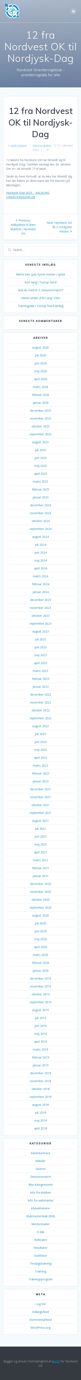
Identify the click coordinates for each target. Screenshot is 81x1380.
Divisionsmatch (40, 1177)
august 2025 (40, 442)
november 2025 (40, 418)
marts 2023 (40, 671)
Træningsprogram (40, 1279)
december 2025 (40, 410)
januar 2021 (41, 876)
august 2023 (40, 631)
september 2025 (40, 434)
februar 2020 (40, 963)
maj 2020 (40, 939)
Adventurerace (40, 1153)
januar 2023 (41, 687)
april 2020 (40, 947)
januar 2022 (41, 781)
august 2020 (40, 915)
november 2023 (40, 608)
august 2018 (40, 1105)
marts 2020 (40, 955)
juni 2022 (40, 742)
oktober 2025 (41, 426)
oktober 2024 (41, 521)
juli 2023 (40, 639)
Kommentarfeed (40, 1320)
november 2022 (40, 702)
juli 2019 (40, 1018)
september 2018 (40, 1097)
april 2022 (40, 758)
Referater (40, 1240)
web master (19, 145)
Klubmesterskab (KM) (40, 1216)
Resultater (40, 1248)
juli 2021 (40, 829)
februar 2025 (40, 489)
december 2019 (40, 978)
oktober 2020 (41, 900)
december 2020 (40, 884)
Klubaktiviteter (40, 1208)
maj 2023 (40, 655)
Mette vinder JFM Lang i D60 (40, 298)
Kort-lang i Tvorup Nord (40, 282)
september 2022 (40, 718)
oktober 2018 (41, 1089)
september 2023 (40, 623)
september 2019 (40, 1002)
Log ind (40, 1304)
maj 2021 (40, 844)
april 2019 (40, 1042)
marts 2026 (40, 387)
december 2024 (40, 505)
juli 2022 (40, 734)
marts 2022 (40, 765)
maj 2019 (40, 1034)
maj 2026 (40, 371)
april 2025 (40, 474)
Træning (40, 1271)
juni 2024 (40, 552)
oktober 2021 (41, 805)
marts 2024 (40, 576)
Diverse (41, 1169)
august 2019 (40, 1010)
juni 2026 (40, 363)
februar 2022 (40, 773)
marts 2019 (40, 1049)
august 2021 (40, 821)
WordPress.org (40, 1328)
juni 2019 (40, 1026)
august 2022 (40, 726)
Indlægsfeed (40, 1312)
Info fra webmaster (41, 1200)
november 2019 (40, 986)
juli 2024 (40, 545)
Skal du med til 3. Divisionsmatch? (40, 290)
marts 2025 (40, 481)
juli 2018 (40, 1113)
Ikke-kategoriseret (40, 1185)
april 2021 (40, 852)
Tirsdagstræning (41, 1263)
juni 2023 (40, 647)
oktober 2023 (41, 616)
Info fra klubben (40, 1192)
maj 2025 (40, 466)
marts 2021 (40, 860)
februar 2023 (40, 679)
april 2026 (40, 379)
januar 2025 (41, 497)
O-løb (40, 1232)
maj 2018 (40, 1120)
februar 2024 (40, 584)
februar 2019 (40, 1057)
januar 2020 (41, 971)
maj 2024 (40, 560)
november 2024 (40, 513)
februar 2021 (40, 868)
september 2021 (40, 813)
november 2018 (40, 1081)
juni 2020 (40, 931)
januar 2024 (41, 592)
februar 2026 (40, 395)
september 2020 (40, 907)
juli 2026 (40, 355)
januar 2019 (41, 1065)
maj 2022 (40, 750)
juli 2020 (40, 923)
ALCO (56, 1361)
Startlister (40, 1256)
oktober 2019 (41, 994)
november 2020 (40, 892)
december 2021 (40, 789)
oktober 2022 (41, 710)
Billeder (40, 1161)
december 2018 (40, 1073)
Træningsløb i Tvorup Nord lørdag (40, 306)
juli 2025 (40, 450)
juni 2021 (40, 836)
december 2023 (40, 600)
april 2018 (40, 1128)
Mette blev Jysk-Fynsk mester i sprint (40, 274)
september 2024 (40, 529)
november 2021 (40, 797)
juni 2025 (40, 458)
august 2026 (40, 347)
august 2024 (40, 537)
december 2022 (40, 694)
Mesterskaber (42, 145)
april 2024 (40, 568)
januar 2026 (41, 403)
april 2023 (40, 663)
